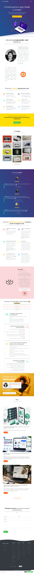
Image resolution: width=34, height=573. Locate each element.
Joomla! (26, 96)
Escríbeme (17, 122)
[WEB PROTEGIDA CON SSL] (13, 566)
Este (5, 1)
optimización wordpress (16, 222)
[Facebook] (18, 63)
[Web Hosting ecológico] (17, 570)
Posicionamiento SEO (24, 289)
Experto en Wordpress (25, 93)
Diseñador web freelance (23, 48)
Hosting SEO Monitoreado (11, 241)
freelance (20, 41)
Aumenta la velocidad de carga (25, 229)
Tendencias (24, 551)
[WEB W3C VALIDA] (21, 566)
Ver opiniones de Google (17, 174)
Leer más (5, 432)
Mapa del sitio (4, 550)
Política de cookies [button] (19, 571)
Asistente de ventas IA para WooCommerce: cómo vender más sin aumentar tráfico (16, 454)
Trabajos (13, 546)
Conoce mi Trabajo (16, 16)
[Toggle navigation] (31, 1)
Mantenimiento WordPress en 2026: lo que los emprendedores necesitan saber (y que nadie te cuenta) (16, 486)
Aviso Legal (4, 548)
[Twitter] (20, 63)
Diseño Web (24, 549)
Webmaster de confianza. (10, 248)
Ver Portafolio (17, 164)
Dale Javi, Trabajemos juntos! (10, 393)
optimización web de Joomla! (25, 237)
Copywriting (9, 102)
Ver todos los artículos (17, 498)
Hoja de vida (14, 544)
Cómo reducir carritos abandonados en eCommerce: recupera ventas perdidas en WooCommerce (16, 427)
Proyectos (23, 544)
